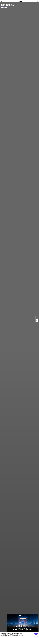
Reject (36, 635)
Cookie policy (3, 635)
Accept (36, 633)
